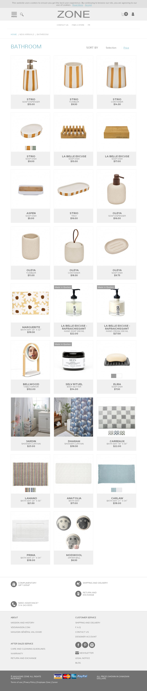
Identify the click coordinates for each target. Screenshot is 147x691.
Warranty (17, 653)
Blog (78, 663)
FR (89, 25)
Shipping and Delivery (95, 583)
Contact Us (62, 25)
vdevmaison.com (20, 627)
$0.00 (124, 14)
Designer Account (86, 637)
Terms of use (16, 682)
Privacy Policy (29, 682)
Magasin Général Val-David (26, 632)
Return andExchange (90, 593)
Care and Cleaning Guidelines (28, 649)
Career (55, 682)
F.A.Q (78, 627)
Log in (132, 14)
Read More (77, 5)
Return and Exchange (23, 658)
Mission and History (22, 623)
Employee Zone (43, 682)
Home (14, 35)
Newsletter (87, 653)
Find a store (78, 25)
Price (126, 48)
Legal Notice (82, 658)
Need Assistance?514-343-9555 (28, 604)
